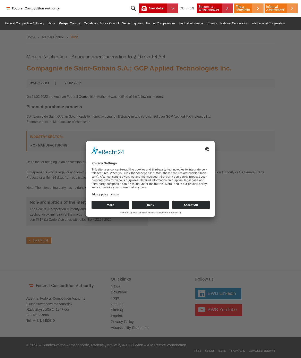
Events (212, 23)
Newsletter (156, 8)
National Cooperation (234, 23)
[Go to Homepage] (32, 8)
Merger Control (69, 23)
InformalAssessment (275, 8)
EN (191, 8)
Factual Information (191, 23)
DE (182, 8)
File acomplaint (243, 8)
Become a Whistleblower (208, 8)
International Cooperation (268, 23)
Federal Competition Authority (24, 23)
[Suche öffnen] (135, 8)
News (51, 23)
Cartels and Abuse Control (101, 23)
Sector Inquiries (132, 23)
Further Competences (160, 23)
